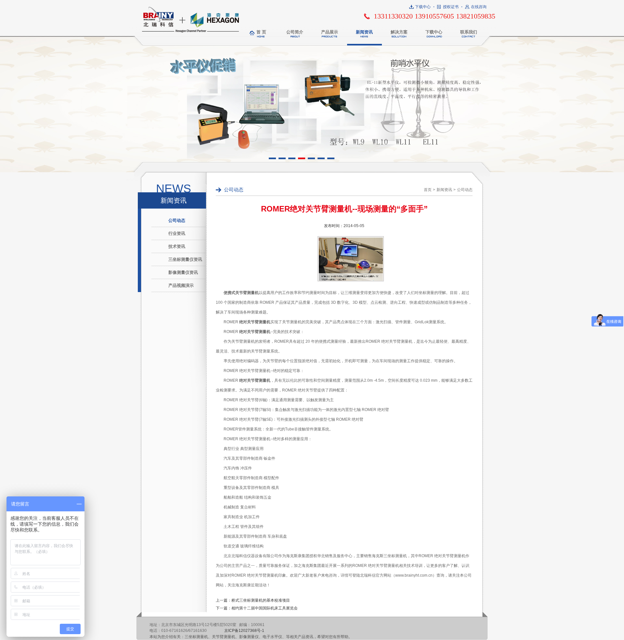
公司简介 (294, 32)
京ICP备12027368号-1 (244, 630)
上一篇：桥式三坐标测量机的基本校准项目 (253, 600)
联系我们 (468, 32)
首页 (428, 189)
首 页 (261, 32)
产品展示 (329, 32)
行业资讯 (176, 233)
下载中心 (423, 7)
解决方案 (399, 32)
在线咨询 (479, 7)
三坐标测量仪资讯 (185, 259)
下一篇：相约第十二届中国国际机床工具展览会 (257, 608)
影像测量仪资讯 (183, 272)
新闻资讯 (364, 32)
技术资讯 (176, 246)
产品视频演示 (181, 285)
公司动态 (176, 220)
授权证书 (451, 7)
